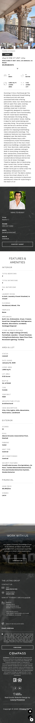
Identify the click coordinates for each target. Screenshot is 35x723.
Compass (6, 657)
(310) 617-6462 (7, 226)
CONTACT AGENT (17, 244)
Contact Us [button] (17, 561)
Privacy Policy (27, 641)
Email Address (8, 628)
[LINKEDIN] (19, 688)
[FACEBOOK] (15, 688)
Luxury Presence (17, 700)
